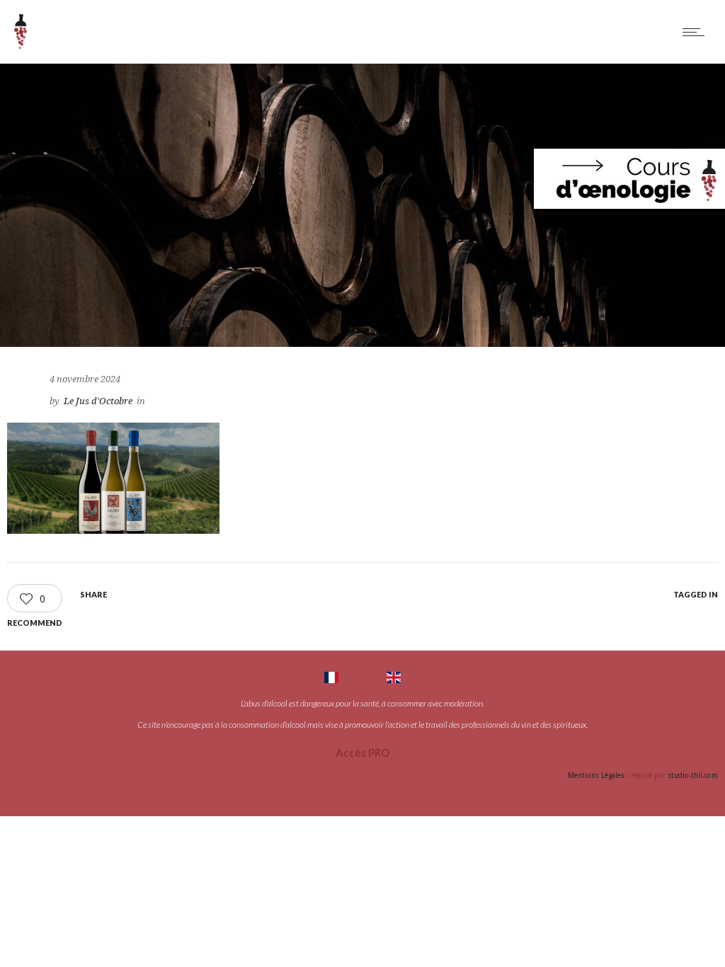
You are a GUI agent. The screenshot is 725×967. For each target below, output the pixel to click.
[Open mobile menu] (697, 32)
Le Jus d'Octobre (98, 401)
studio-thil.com (693, 775)
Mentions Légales (596, 775)
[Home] (20, 45)
